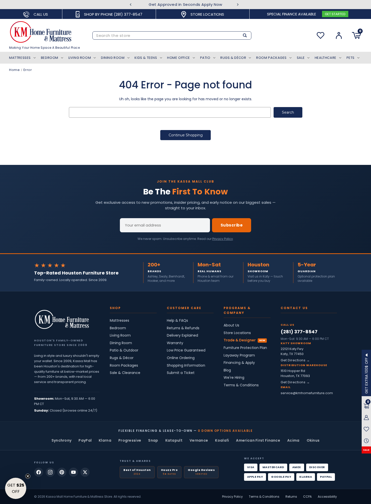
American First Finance (258, 440)
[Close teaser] (27, 476)
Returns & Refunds (183, 328)
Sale (301, 57)
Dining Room (113, 57)
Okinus (313, 440)
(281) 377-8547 (299, 332)
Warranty (175, 343)
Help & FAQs (177, 320)
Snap (153, 440)
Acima (293, 440)
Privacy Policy (222, 239)
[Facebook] (38, 472)
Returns (291, 496)
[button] (15, 488)
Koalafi (222, 440)
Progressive (129, 440)
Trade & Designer (240, 340)
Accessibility (327, 496)
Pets (351, 57)
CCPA (307, 496)
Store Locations (237, 333)
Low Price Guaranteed (186, 350)
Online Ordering (181, 358)
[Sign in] (339, 35)
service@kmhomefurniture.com (307, 393)
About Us (231, 325)
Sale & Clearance (125, 372)
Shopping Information (186, 365)
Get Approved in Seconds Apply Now (185, 4)
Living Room (79, 57)
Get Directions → (295, 360)
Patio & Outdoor (124, 350)
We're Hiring (234, 377)
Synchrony (61, 440)
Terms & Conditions (241, 385)
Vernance (199, 440)
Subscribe (232, 225)
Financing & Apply (239, 362)
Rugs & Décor (233, 57)
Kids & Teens (146, 57)
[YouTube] (73, 472)
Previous (130, 5)
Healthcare (325, 57)
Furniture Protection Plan (245, 347)
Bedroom (49, 57)
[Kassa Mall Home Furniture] (62, 319)
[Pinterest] (61, 472)
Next (238, 5)
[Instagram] (50, 472)
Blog (227, 370)
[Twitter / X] (85, 472)
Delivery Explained (182, 335)
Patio (205, 57)
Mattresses (20, 57)
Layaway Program (239, 355)
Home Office (178, 57)
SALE (366, 450)
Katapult (173, 440)
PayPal (85, 440)
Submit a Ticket (181, 372)
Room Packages (271, 57)
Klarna (105, 440)
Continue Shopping (186, 135)
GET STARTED (335, 14)
